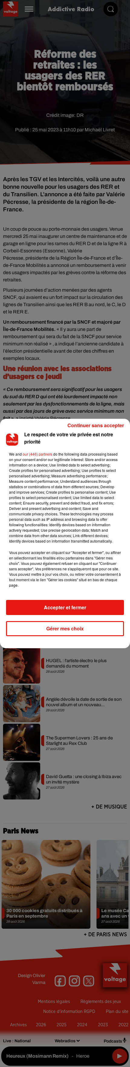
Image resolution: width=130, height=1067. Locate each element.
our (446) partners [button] (37, 454)
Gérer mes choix (65, 628)
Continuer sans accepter (95, 425)
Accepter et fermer (65, 607)
